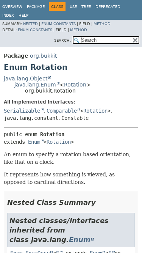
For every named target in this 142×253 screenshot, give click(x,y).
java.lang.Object (25, 78)
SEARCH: (62, 40)
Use (73, 7)
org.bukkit (43, 56)
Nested (30, 24)
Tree (86, 7)
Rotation (75, 85)
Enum (34, 142)
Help (23, 15)
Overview (12, 7)
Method (102, 24)
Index (8, 15)
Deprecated (107, 7)
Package (36, 7)
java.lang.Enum (35, 85)
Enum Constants (58, 24)
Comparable (62, 111)
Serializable (22, 111)
